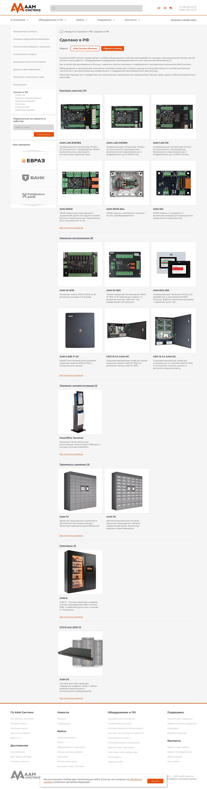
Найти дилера (174, 756)
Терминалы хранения (25, 101)
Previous (33, 151)
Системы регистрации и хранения (31, 46)
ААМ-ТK (111, 516)
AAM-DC (64, 679)
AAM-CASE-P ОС (69, 356)
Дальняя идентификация (26, 69)
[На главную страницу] (61, 31)
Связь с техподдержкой (179, 752)
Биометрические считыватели (29, 62)
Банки (60, 742)
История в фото (19, 723)
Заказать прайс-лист (183, 20)
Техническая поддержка (179, 718)
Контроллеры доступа (25, 31)
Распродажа (19, 84)
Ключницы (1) (68, 546)
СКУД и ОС (20, 95)
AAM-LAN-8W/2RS (70, 143)
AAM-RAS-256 (161, 290)
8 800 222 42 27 (187, 9)
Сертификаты (18, 752)
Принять (155, 781)
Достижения (19, 745)
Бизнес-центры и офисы (70, 752)
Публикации (64, 723)
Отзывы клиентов (20, 761)
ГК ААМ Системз (22, 712)
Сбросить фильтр (113, 48)
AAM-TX (64, 516)
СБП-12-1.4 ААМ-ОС (164, 356)
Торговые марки (19, 728)
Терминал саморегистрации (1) (78, 385)
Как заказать (173, 761)
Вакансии (16, 738)
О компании (18, 20)
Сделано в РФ (20, 92)
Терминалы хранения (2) (75, 464)
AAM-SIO (158, 209)
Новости (63, 712)
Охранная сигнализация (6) (76, 238)
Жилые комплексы (67, 761)
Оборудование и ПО (51, 20)
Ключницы (20, 104)
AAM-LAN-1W (161, 143)
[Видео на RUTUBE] (159, 8)
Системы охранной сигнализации (31, 39)
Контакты (131, 20)
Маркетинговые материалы (181, 723)
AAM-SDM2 (66, 209)
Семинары (172, 728)
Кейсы (80, 20)
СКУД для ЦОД (22, 107)
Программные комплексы (121, 718)
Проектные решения (25, 110)
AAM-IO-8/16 (67, 290)
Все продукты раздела (71, 228)
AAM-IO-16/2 (113, 290)
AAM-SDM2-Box (115, 209)
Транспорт (62, 756)
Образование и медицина (71, 747)
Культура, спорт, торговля (70, 766)
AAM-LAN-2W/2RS (116, 143)
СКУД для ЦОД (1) (70, 627)
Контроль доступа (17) (73, 90)
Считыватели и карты (24, 54)
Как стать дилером (20, 733)
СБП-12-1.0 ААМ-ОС (117, 356)
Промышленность (66, 737)
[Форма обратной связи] (171, 8)
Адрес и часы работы (178, 747)
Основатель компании (22, 718)
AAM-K (64, 598)
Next (33, 205)
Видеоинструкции (177, 733)
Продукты (70, 31)
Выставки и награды (21, 756)
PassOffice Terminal (71, 438)
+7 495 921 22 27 (187, 7)
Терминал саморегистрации (28, 98)
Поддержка (104, 20)
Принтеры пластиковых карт (28, 77)
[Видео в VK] (165, 8)
